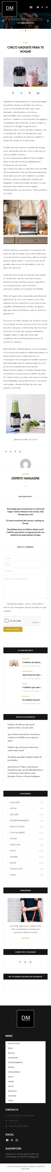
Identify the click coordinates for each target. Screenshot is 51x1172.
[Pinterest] (29, 93)
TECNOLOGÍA (27, 671)
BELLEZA (25, 659)
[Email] (38, 93)
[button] (31, 7)
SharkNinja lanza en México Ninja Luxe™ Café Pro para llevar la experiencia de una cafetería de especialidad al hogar (25, 532)
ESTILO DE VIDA (17, 827)
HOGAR (25, 42)
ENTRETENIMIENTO (19, 820)
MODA (13, 851)
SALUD (24, 684)
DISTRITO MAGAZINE (25, 478)
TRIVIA (13, 875)
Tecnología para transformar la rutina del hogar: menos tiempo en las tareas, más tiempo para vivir (25, 512)
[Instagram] (47, 7)
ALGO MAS (15, 802)
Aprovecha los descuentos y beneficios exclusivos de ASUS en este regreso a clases (24, 737)
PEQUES (14, 857)
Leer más (25, 938)
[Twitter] (21, 93)
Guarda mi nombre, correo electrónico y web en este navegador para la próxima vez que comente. (25, 607)
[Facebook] (38, 7)
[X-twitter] (42, 7)
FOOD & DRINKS (17, 832)
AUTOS (13, 808)
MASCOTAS (15, 845)
